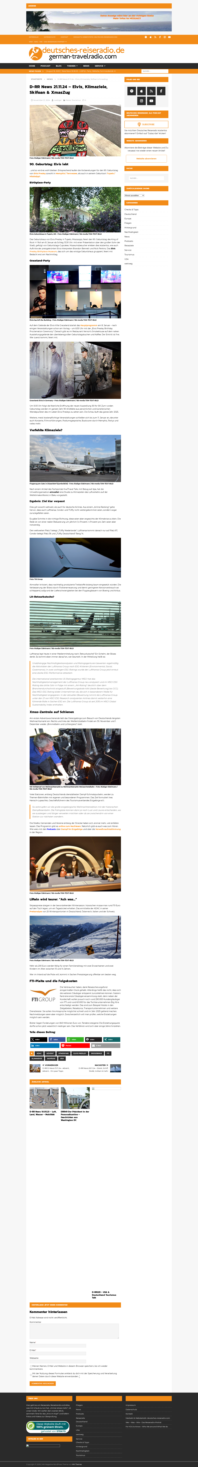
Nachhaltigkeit (131, 232)
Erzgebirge (96, 1053)
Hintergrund (130, 227)
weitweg (128, 263)
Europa (127, 218)
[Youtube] (169, 37)
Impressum (34, 37)
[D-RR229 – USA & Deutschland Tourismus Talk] (106, 1188)
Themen (71, 66)
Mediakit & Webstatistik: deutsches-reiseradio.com (95, 37)
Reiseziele (129, 245)
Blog (59, 66)
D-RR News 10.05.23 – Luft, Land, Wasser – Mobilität (43, 1113)
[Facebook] (160, 37)
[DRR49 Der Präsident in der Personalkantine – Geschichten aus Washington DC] (75, 1098)
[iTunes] (150, 37)
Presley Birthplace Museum (43, 251)
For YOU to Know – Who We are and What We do (147, 1426)
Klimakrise (37, 1059)
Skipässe (51, 1059)
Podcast (45, 66)
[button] (38, 1039)
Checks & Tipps (131, 209)
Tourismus (76, 100)
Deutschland (130, 214)
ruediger (58, 100)
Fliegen (127, 223)
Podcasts (128, 241)
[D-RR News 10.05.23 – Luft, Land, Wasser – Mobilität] (44, 1098)
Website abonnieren (146, 158)
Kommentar (35, 1322)
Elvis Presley (79, 1053)
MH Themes (77, 1464)
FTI (108, 1053)
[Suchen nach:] (154, 71)
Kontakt (64, 37)
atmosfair (63, 1053)
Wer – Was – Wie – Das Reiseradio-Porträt (47, 42)
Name (32, 1342)
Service (99, 66)
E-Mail (32, 1350)
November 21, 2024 (41, 100)
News (86, 66)
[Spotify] (145, 37)
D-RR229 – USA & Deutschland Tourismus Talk (104, 1294)
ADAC (39, 1053)
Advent (50, 1053)
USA (62, 1059)
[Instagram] (164, 37)
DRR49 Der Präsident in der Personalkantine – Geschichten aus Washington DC (75, 1116)
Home (32, 66)
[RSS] (155, 37)
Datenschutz (49, 37)
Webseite (34, 1358)
